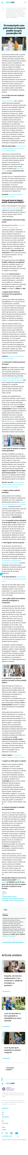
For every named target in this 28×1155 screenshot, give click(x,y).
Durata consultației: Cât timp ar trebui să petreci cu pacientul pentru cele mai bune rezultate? (13, 485)
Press (3, 1112)
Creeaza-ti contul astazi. (9, 936)
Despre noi (5, 1108)
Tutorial (3, 1127)
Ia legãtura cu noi (7, 1136)
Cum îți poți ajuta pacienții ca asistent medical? (12, 1050)
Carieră (4, 893)
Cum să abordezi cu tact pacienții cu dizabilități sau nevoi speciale (12, 1017)
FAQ (2, 1114)
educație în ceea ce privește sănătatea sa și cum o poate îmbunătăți (14, 504)
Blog (3, 1121)
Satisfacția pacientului (8, 101)
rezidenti (11, 900)
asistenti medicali (7, 896)
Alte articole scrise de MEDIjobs (13, 942)
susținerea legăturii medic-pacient (11, 208)
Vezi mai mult (6, 991)
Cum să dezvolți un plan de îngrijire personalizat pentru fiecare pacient (14, 579)
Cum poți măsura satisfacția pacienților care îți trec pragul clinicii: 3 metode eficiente (13, 148)
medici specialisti (20, 900)
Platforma (5, 1123)
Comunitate (5, 1117)
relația (19, 168)
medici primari (13, 898)
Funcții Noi (4, 1129)
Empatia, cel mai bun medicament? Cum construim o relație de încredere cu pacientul (13, 981)
